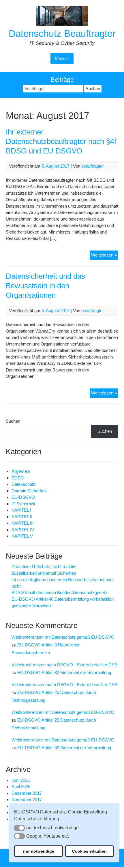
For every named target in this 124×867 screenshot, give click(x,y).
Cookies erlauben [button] (89, 851)
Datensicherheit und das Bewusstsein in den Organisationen (45, 285)
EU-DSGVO (23, 497)
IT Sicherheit (23, 503)
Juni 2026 (21, 780)
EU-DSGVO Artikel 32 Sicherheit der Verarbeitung (64, 672)
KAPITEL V (22, 536)
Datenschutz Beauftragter (62, 33)
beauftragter (92, 166)
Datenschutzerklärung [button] (36, 818)
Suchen (13, 421)
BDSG (18, 477)
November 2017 (27, 799)
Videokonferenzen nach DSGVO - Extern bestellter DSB (64, 664)
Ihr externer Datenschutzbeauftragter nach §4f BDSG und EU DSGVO (61, 141)
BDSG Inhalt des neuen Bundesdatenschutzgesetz (59, 592)
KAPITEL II (22, 516)
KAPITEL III (22, 523)
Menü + (62, 58)
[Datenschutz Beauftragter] (62, 24)
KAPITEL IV (23, 529)
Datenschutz (23, 484)
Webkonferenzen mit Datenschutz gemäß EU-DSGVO (63, 637)
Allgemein (21, 471)
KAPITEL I (21, 510)
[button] (19, 828)
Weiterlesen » (104, 256)
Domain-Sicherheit (29, 490)
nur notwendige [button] (38, 851)
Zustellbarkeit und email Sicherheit (44, 573)
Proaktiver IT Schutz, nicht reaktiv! (44, 566)
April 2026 (21, 786)
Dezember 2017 (27, 793)
